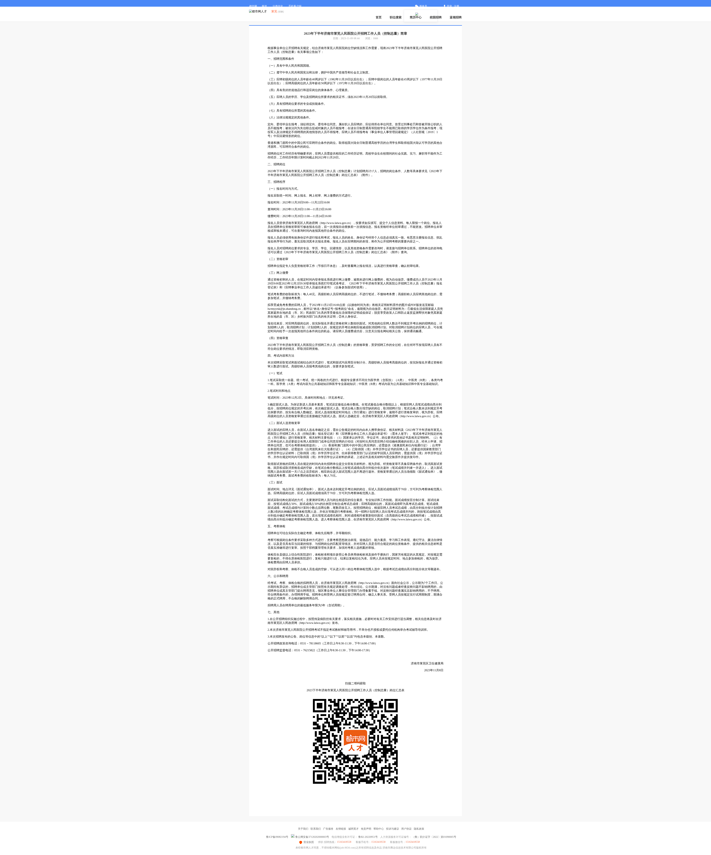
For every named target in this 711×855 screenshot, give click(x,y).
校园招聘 (436, 17)
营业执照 (308, 842)
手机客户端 (294, 6)
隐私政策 (419, 828)
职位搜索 (396, 17)
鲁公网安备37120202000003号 (312, 837)
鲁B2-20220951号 (368, 837)
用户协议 (406, 828)
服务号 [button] (423, 6)
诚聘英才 (353, 828)
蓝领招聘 (456, 17)
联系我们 (316, 828)
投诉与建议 (392, 828)
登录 (449, 6)
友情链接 (341, 828)
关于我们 (303, 828)
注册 (456, 6)
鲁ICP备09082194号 (277, 837)
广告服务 (328, 828)
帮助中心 (378, 828)
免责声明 (366, 828)
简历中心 (416, 17)
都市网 (253, 6)
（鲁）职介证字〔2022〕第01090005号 (434, 837)
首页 (379, 17)
